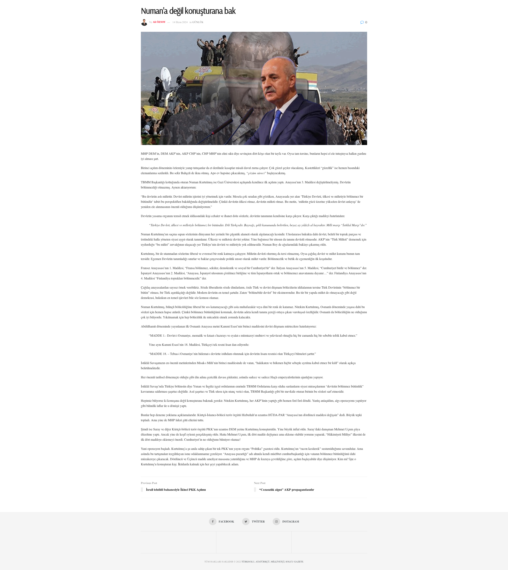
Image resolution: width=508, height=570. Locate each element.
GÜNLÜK (197, 22)
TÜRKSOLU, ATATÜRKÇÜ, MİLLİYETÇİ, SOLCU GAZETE (272, 561)
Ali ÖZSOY (159, 22)
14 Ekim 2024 (180, 22)
